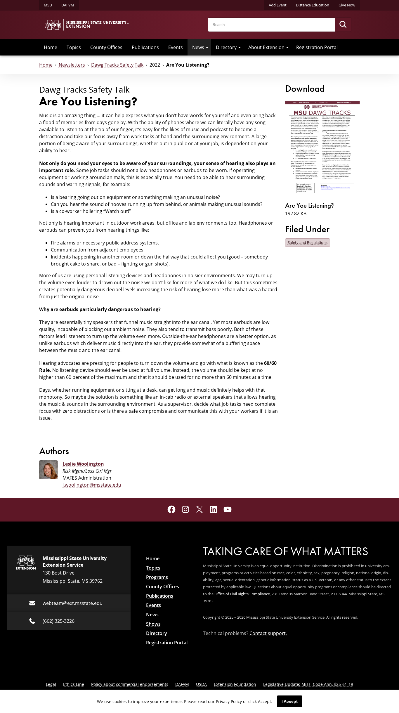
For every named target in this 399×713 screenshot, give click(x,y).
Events (175, 47)
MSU (48, 5)
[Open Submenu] (207, 47)
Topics (74, 47)
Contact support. (268, 633)
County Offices (106, 47)
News (198, 47)
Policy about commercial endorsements (129, 684)
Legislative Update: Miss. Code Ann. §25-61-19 (308, 684)
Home (50, 47)
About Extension (266, 47)
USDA (201, 684)
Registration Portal (317, 47)
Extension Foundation (235, 684)
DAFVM (67, 5)
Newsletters (72, 65)
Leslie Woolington (83, 464)
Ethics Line (73, 684)
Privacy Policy (229, 701)
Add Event (278, 5)
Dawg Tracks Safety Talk (117, 65)
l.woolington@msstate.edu (92, 485)
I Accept (290, 701)
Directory (226, 47)
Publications (145, 47)
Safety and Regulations (307, 242)
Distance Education (312, 5)
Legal (51, 684)
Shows (153, 624)
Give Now (347, 5)
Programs (157, 577)
